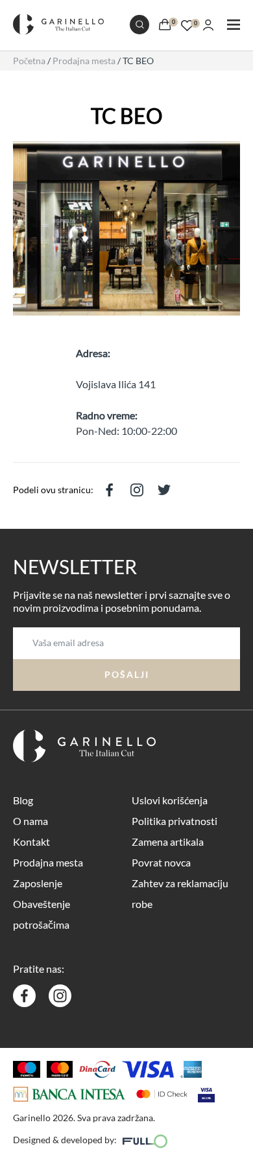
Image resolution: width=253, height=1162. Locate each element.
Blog (23, 800)
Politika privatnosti (174, 821)
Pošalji (126, 674)
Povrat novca (161, 862)
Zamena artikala (168, 841)
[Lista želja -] (187, 23)
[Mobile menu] (233, 25)
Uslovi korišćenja (170, 800)
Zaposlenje (37, 883)
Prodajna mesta (84, 60)
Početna (29, 60)
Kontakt (31, 841)
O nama (30, 821)
